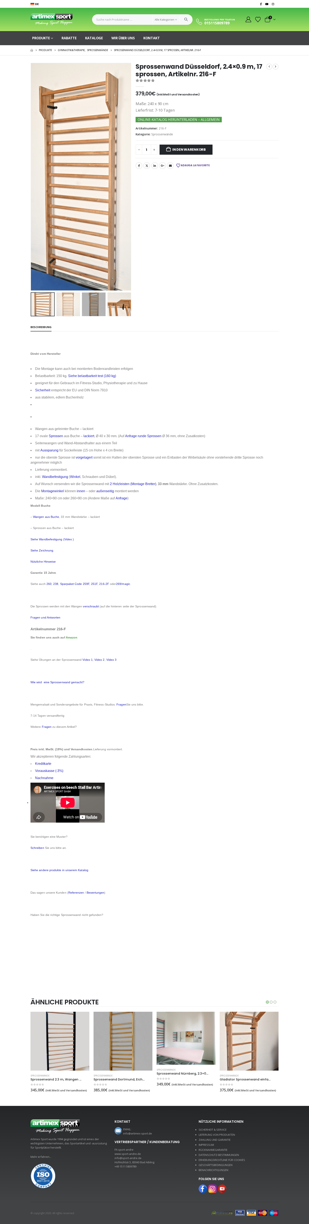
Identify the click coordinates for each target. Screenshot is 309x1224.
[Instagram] (273, 4)
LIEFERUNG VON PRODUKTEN (217, 1135)
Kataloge (94, 38)
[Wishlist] (258, 19)
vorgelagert (84, 457)
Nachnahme (44, 778)
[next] (276, 67)
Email (170, 165)
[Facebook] (261, 4)
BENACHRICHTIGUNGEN (213, 1170)
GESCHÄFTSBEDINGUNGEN (215, 1165)
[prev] (269, 67)
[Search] (186, 19)
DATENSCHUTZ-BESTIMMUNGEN (219, 1155)
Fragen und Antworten (45, 617)
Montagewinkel (52, 491)
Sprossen (56, 436)
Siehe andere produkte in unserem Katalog (59, 870)
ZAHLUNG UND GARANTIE (215, 1140)
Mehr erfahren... (40, 1157)
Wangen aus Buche (46, 516)
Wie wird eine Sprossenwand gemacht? (57, 682)
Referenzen (76, 892)
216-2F (104, 584)
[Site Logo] (51, 19)
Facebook (139, 165)
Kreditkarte (43, 763)
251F (94, 584)
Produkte (41, 38)
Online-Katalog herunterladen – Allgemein (179, 119)
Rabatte (69, 38)
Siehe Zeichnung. (42, 550)
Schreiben (37, 847)
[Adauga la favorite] (87, 1076)
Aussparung (49, 450)
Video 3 (111, 659)
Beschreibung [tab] (41, 327)
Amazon (71, 637)
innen (81, 491)
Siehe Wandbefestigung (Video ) (52, 539)
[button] (31, 177)
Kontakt (151, 38)
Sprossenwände (162, 134)
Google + (162, 165)
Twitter (146, 165)
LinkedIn (154, 165)
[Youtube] (267, 4)
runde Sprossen (149, 436)
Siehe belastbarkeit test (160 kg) (92, 376)
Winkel (75, 477)
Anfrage (131, 436)
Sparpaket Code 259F (74, 584)
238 (55, 584)
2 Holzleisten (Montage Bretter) (133, 484)
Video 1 (87, 659)
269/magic (123, 584)
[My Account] (248, 19)
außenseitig (105, 491)
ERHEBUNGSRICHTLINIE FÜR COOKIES (222, 1160)
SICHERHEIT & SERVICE (213, 1130)
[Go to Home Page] (31, 50)
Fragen (121, 704)
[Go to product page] (59, 1041)
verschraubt (91, 606)
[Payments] (245, 1212)
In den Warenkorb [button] (82, 1018)
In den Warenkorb (189, 149)
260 (49, 584)
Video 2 (99, 659)
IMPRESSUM (206, 1145)
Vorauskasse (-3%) (49, 771)
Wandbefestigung (55, 477)
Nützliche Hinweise (43, 561)
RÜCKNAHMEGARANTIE (213, 1150)
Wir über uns (123, 38)
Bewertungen (95, 892)
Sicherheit (42, 390)
